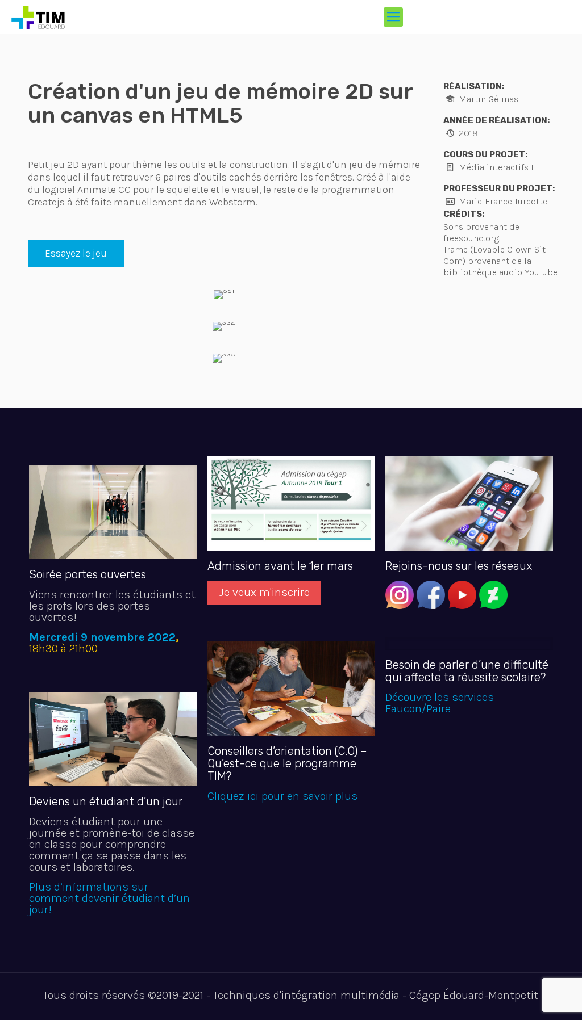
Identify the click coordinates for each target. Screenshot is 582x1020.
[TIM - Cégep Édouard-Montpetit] (38, 17)
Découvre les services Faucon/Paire (439, 703)
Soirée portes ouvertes (87, 574)
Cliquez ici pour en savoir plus (282, 796)
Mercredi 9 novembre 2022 (102, 637)
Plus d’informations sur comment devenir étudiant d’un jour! (109, 898)
